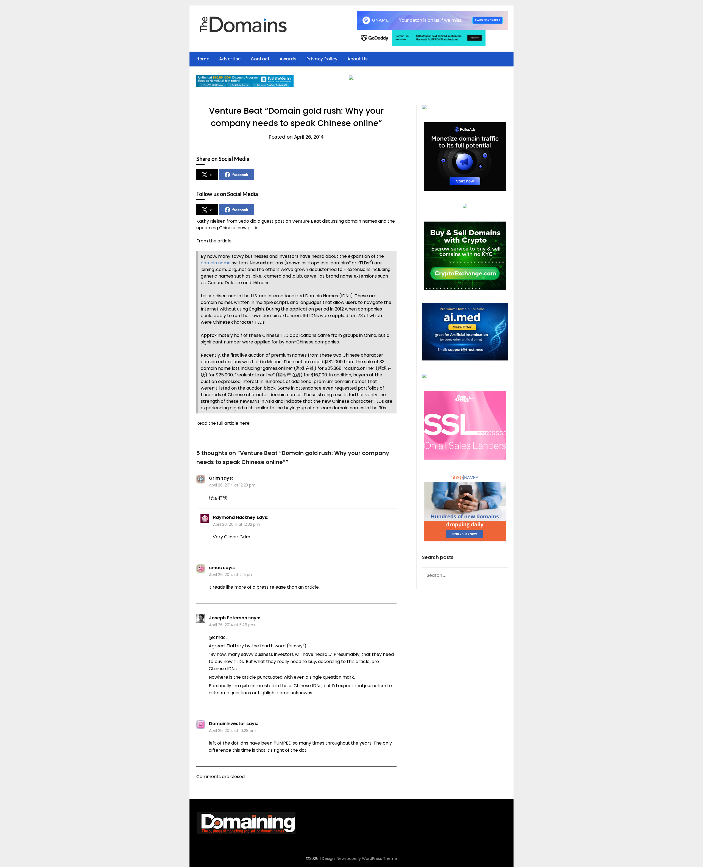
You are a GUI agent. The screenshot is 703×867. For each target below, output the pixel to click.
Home (202, 59)
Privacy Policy (321, 59)
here (244, 423)
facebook (240, 174)
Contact (260, 59)
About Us (357, 59)
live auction (252, 355)
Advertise (230, 59)
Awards (288, 59)
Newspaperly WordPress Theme (367, 858)
